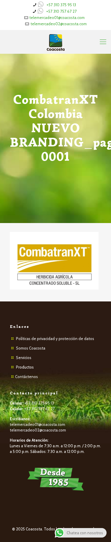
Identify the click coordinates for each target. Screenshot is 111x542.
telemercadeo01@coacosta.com (57, 17)
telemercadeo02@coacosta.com (58, 23)
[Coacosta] (55, 42)
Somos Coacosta (30, 348)
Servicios (23, 357)
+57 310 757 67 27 (61, 11)
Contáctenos (26, 376)
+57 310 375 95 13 (61, 4)
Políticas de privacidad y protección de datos (55, 338)
